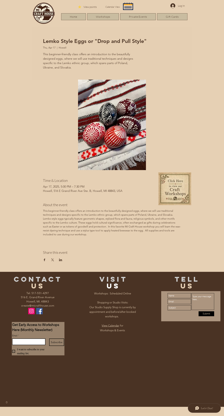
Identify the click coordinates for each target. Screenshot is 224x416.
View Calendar (110, 325)
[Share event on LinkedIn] (60, 260)
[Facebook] (39, 311)
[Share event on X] (52, 260)
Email (15, 335)
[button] (6, 401)
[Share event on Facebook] (44, 260)
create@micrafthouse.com (37, 305)
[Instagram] (31, 311)
